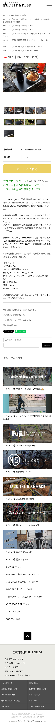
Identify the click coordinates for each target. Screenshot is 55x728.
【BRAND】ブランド (19, 26)
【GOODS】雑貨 (17, 47)
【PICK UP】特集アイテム (21, 19)
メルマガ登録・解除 (8, 695)
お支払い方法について (9, 689)
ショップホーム (6, 683)
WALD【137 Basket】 (23, 295)
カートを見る (6, 706)
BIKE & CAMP (32, 51)
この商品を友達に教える (14, 315)
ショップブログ (34, 695)
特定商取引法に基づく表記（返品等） (20, 310)
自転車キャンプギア (18, 15)
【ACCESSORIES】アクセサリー (24, 34)
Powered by (13, 721)
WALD (32, 30)
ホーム (5, 15)
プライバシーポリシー (36, 706)
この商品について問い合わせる (17, 320)
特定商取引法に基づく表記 (10, 701)
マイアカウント (34, 701)
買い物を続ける (10, 325)
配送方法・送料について (37, 689)
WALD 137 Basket (39, 181)
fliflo (31, 26)
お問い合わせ (33, 683)
